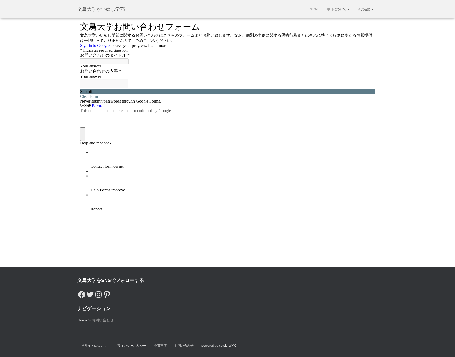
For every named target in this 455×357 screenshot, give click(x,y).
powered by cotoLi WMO (218, 346)
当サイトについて (94, 346)
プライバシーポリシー (130, 346)
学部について (337, 9)
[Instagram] (98, 293)
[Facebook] (81, 293)
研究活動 (364, 9)
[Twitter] (90, 293)
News (314, 9)
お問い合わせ (184, 346)
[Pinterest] (107, 293)
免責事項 (160, 346)
